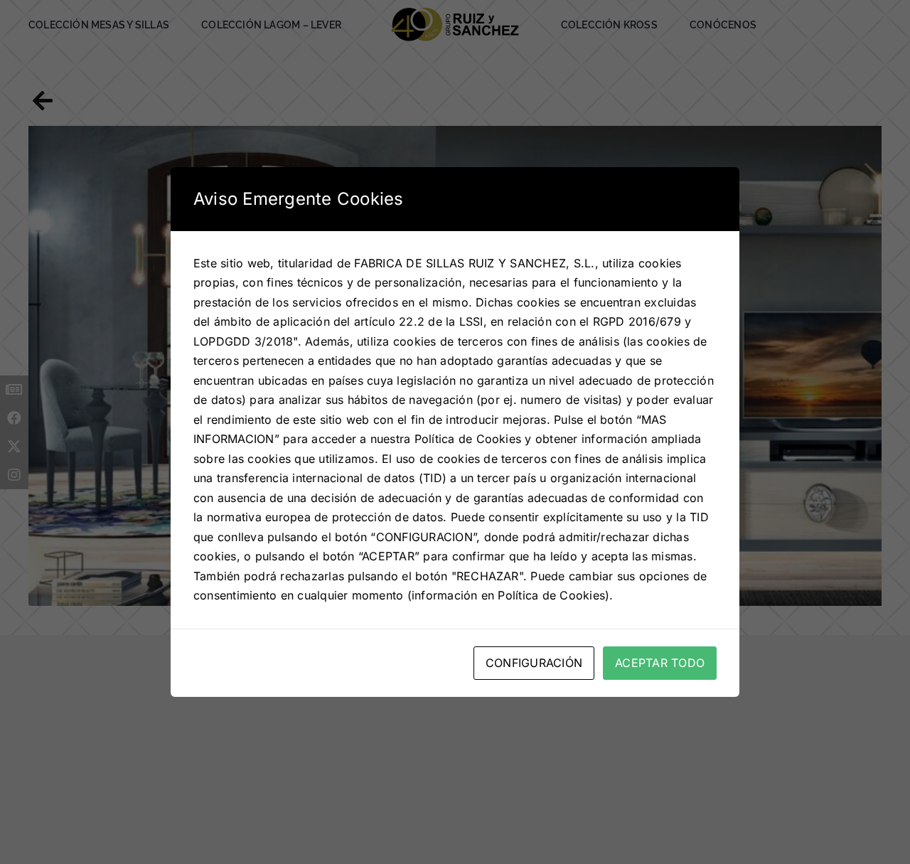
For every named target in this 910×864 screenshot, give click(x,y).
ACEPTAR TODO (660, 663)
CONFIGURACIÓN (534, 663)
